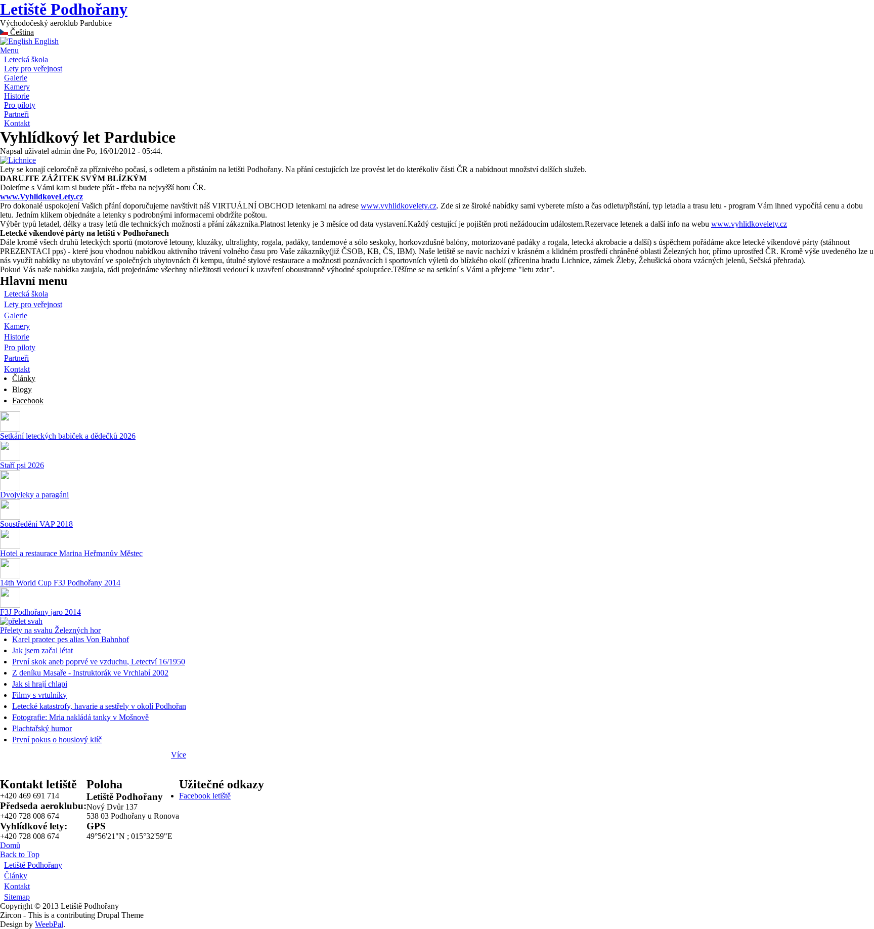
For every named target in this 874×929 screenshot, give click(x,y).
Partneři (16, 114)
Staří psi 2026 (22, 465)
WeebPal (49, 924)
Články (23, 378)
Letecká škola (26, 59)
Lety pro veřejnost (33, 68)
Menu (9, 50)
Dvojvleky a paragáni (34, 494)
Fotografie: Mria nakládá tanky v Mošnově (80, 717)
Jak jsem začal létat (42, 650)
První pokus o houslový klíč (57, 739)
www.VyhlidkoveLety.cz (41, 196)
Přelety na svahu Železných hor (50, 630)
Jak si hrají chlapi (39, 684)
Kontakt (17, 123)
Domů (10, 845)
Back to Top (19, 854)
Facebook (27, 400)
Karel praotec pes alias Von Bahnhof (70, 639)
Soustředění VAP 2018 (36, 524)
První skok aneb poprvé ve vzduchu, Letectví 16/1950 (98, 661)
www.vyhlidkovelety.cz (398, 205)
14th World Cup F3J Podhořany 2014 (60, 582)
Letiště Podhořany (63, 9)
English (45, 41)
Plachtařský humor (42, 728)
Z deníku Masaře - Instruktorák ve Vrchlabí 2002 (90, 672)
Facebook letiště (205, 795)
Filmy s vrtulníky (39, 695)
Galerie (15, 77)
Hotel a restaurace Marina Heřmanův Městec (71, 553)
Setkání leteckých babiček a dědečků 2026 (68, 436)
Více (178, 754)
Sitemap (17, 897)
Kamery (17, 86)
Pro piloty (19, 105)
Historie (16, 96)
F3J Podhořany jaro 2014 (40, 612)
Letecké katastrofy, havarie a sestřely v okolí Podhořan (99, 706)
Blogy (22, 389)
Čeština (21, 32)
